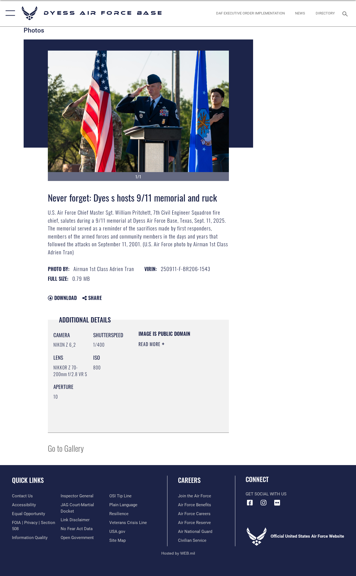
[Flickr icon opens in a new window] (277, 502)
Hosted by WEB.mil (178, 553)
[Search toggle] (346, 13)
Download (65, 297)
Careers (189, 480)
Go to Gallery (66, 448)
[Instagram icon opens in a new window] (263, 502)
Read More (150, 344)
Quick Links (28, 480)
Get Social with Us (266, 493)
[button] (9, 13)
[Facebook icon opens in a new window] (250, 502)
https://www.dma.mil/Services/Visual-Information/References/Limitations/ (172, 414)
